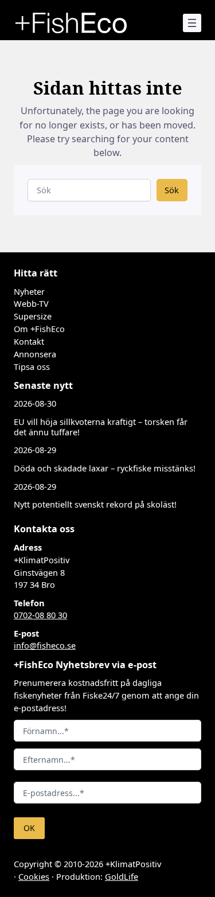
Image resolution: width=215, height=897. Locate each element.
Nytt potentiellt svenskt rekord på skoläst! (95, 504)
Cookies (33, 876)
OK (29, 827)
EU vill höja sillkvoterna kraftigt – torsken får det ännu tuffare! (100, 427)
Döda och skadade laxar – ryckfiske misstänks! (105, 468)
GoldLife (121, 876)
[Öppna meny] (192, 23)
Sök (172, 190)
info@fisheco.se (45, 645)
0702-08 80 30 (40, 615)
